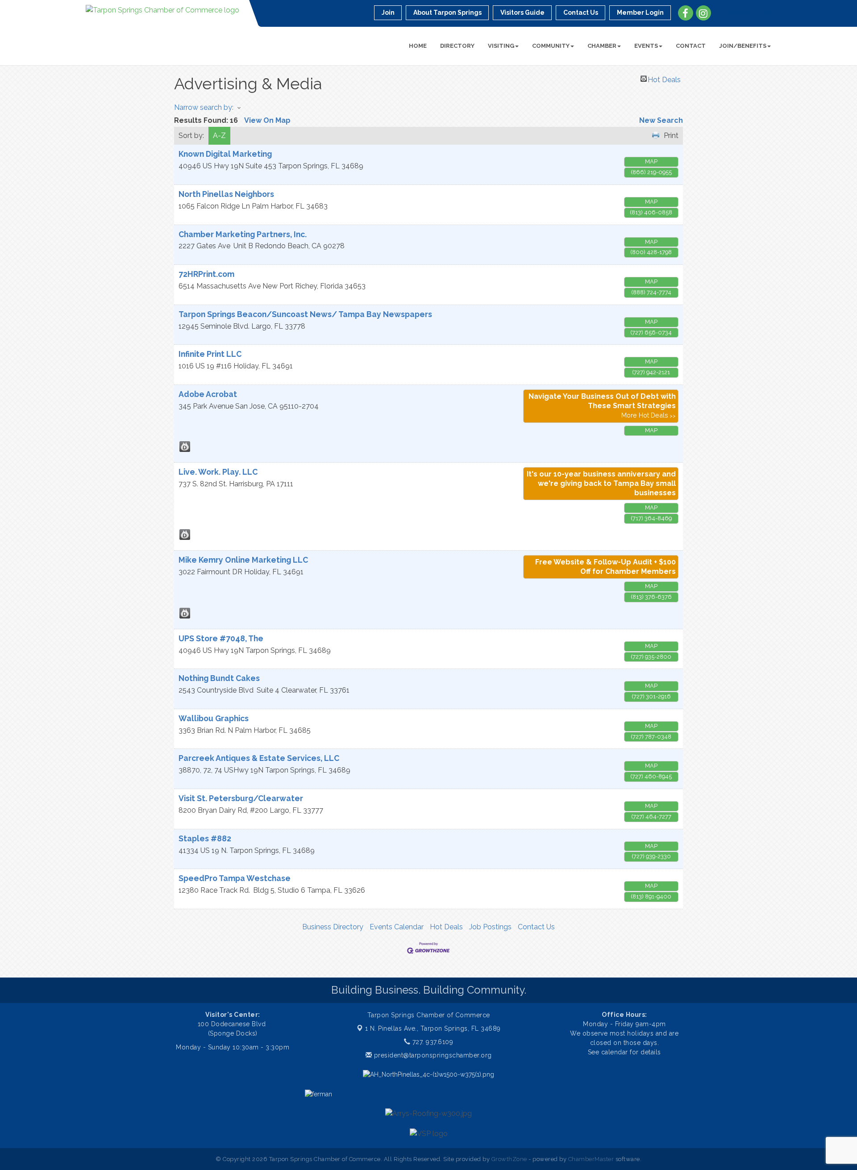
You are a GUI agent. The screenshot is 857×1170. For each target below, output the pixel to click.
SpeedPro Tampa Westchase (235, 878)
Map (651, 161)
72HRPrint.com (206, 274)
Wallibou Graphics (214, 718)
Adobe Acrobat (208, 394)
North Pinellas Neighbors (226, 194)
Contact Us (536, 927)
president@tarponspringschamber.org (432, 1055)
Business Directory (332, 927)
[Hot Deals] (184, 446)
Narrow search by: (203, 107)
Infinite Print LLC (210, 354)
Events (646, 45)
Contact (691, 45)
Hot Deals (664, 78)
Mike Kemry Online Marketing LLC (243, 559)
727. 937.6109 (431, 1041)
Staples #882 (205, 838)
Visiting (501, 45)
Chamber (601, 45)
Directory (457, 45)
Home (418, 45)
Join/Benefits (742, 45)
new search (661, 120)
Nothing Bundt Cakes (219, 678)
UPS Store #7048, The (221, 638)
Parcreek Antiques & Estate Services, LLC (259, 758)
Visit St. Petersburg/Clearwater (241, 798)
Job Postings (490, 927)
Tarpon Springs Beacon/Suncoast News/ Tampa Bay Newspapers (305, 314)
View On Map (267, 120)
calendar (615, 1052)
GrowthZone (509, 1159)
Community (551, 45)
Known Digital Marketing (225, 154)
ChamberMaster (591, 1159)
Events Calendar (397, 927)
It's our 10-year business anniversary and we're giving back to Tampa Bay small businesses (601, 483)
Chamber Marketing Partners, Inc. (243, 234)
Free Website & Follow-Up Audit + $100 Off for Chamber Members (605, 567)
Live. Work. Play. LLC (218, 471)
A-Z (219, 135)
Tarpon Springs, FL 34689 (433, 1028)
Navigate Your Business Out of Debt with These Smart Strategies (602, 401)
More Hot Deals (644, 415)
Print (671, 135)
